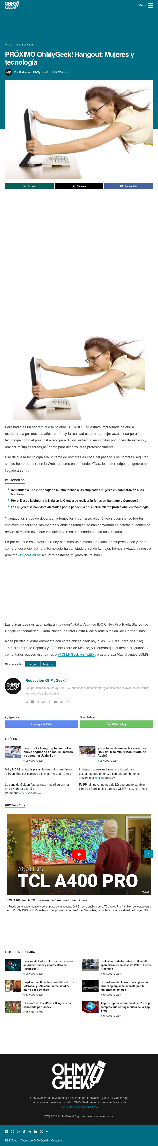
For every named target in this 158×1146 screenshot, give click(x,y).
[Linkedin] (43, 702)
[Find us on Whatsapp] (18, 1131)
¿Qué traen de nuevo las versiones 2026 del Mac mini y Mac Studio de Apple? (122, 751)
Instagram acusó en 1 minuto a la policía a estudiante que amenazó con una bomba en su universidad (110, 773)
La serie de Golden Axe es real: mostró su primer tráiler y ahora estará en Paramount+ (48, 964)
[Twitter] (38, 702)
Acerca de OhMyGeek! (34, 1140)
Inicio (9, 44)
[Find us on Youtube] (6, 1131)
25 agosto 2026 (34, 760)
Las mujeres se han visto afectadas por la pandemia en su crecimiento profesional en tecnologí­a (80, 507)
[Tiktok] (67, 702)
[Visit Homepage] (12, 5)
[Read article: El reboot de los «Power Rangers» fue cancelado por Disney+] (13, 1007)
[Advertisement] (80, 25)
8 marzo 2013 (61, 72)
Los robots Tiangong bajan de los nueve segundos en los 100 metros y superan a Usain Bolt (48, 751)
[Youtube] (55, 702)
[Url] (27, 702)
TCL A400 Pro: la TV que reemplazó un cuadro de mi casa (47, 900)
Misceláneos (25, 44)
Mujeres (48, 664)
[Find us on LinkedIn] (35, 1131)
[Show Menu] (150, 5)
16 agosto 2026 (111, 994)
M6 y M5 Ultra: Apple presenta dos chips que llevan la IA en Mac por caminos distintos (38, 771)
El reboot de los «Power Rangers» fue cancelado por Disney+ (47, 1005)
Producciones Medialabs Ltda (78, 1107)
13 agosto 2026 (111, 1015)
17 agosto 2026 (34, 994)
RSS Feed (11, 1140)
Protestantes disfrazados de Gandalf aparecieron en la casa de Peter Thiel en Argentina (126, 964)
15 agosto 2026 (34, 1012)
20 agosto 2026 (33, 793)
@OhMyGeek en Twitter (76, 654)
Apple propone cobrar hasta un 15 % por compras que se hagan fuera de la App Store (126, 1006)
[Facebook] (32, 702)
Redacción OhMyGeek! (33, 72)
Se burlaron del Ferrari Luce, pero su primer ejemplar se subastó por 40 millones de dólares (124, 985)
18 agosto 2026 (111, 973)
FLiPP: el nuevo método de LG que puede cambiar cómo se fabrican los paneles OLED (112, 786)
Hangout (32, 664)
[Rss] (61, 702)
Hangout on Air (29, 555)
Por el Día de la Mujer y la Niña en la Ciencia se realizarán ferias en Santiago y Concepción (75, 500)
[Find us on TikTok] (24, 1131)
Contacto (56, 1140)
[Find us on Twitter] (41, 1131)
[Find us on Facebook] (47, 1131)
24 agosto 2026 (106, 778)
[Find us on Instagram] (12, 1131)
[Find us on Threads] (29, 1131)
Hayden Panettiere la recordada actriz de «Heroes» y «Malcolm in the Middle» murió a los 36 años (49, 985)
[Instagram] (49, 702)
